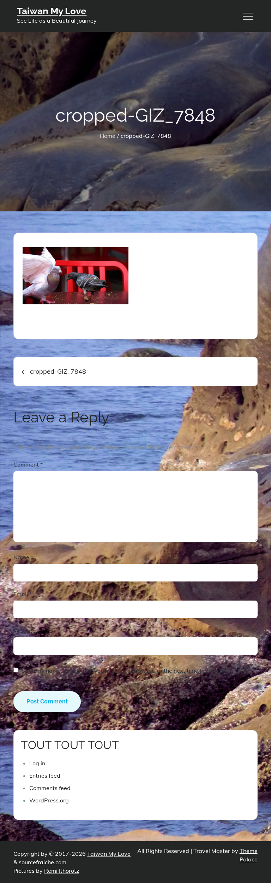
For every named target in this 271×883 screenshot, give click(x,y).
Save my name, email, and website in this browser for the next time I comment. (125, 670)
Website (24, 630)
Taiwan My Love (51, 11)
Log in (37, 763)
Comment (28, 464)
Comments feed (50, 787)
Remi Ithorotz (61, 870)
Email (22, 593)
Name (23, 557)
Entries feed (44, 775)
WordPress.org (49, 800)
